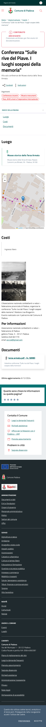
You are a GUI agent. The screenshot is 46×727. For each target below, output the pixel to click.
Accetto (38, 721)
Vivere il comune (14, 20)
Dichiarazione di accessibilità (12, 694)
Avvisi (3, 605)
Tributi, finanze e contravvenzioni (14, 584)
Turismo (4, 588)
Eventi (24, 20)
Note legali (5, 690)
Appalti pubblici (7, 548)
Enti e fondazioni (8, 503)
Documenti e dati (8, 499)
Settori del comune (9, 519)
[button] (40, 10)
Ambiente (5, 540)
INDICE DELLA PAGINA (10, 110)
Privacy (4, 685)
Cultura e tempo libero (10, 560)
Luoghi (4, 631)
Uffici (3, 523)
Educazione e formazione (11, 564)
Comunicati (6, 609)
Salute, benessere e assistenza (13, 580)
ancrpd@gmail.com (14, 339)
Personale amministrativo (11, 511)
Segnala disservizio (9, 670)
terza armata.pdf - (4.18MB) (21, 358)
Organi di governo (8, 507)
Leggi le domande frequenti (12, 660)
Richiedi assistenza (9, 675)
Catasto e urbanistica (10, 556)
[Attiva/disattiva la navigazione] (2, 10)
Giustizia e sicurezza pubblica (13, 568)
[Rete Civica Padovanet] (23, 487)
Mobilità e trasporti (9, 576)
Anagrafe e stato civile (10, 544)
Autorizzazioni (7, 552)
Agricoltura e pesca (9, 536)
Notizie (4, 613)
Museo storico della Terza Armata (23, 155)
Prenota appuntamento (11, 665)
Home (3, 20)
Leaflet (20, 228)
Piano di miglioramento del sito (13, 655)
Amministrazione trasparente (13, 680)
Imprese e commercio (10, 572)
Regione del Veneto (9, 3)
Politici (4, 515)
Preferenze (24, 721)
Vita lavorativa (7, 592)
